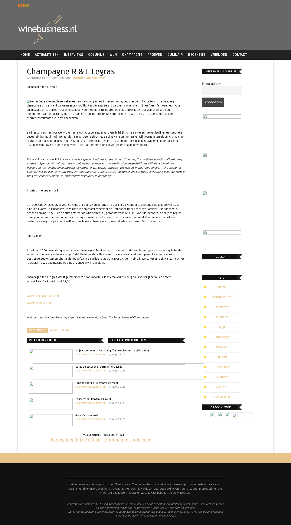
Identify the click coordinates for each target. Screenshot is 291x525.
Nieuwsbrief (221, 397)
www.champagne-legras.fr (43, 296)
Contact (239, 55)
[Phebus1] (222, 156)
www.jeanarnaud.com (40, 303)
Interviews (73, 55)
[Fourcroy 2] (222, 117)
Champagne (132, 55)
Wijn (113, 55)
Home (25, 55)
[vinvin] (222, 233)
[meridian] (222, 194)
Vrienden (219, 55)
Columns (96, 55)
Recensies (197, 55)
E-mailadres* (211, 83)
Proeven (154, 55)
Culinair (175, 55)
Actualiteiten (47, 55)
